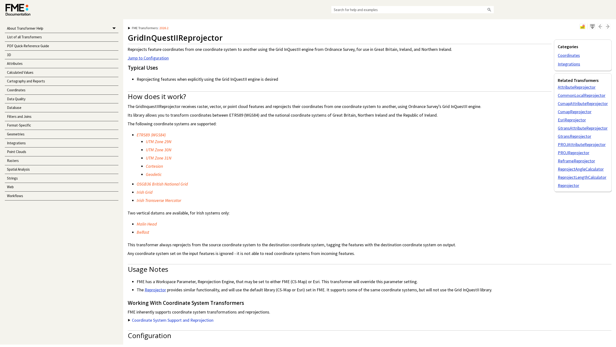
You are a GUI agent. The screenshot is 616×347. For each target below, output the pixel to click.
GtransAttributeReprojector (583, 128)
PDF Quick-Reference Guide (28, 46)
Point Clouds (16, 151)
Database (14, 107)
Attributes (15, 63)
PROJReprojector (573, 152)
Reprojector (568, 185)
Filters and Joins (19, 116)
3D (9, 55)
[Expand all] (592, 26)
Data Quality (16, 99)
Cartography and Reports (26, 81)
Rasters (13, 160)
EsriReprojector (572, 120)
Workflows (15, 196)
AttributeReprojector (577, 87)
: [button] (150, 28)
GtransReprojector (574, 136)
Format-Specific (19, 125)
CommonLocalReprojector (581, 95)
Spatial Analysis (18, 169)
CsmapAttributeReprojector (583, 103)
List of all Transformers (24, 37)
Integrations (16, 143)
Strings (12, 178)
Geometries (16, 134)
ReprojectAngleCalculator (581, 169)
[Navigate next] (608, 26)
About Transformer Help (25, 28)
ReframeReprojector (576, 161)
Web (10, 187)
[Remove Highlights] (582, 26)
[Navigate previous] (600, 26)
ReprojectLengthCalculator (582, 177)
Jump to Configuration (148, 58)
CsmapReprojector (574, 111)
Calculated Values (20, 72)
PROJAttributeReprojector (582, 144)
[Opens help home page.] (18, 10)
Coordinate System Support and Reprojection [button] (172, 320)
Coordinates (16, 90)
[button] (489, 9)
